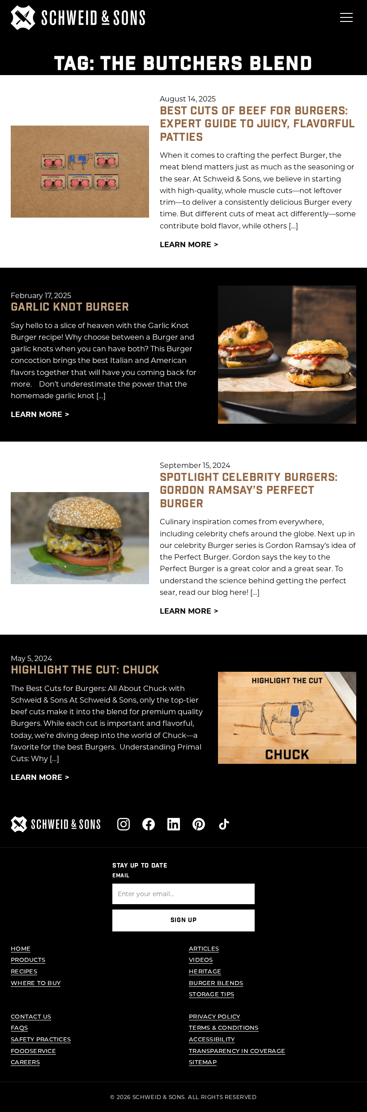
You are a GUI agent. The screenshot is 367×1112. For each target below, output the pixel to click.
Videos (201, 959)
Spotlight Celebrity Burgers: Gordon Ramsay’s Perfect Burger (249, 490)
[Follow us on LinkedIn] (174, 824)
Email (121, 875)
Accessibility (212, 1039)
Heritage (205, 971)
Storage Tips (211, 994)
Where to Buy (35, 982)
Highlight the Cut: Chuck (85, 670)
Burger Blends (216, 982)
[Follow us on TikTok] (224, 824)
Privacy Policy (214, 1016)
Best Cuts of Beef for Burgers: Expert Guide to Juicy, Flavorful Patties (257, 124)
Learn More (185, 244)
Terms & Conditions (224, 1027)
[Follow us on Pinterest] (199, 824)
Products (28, 959)
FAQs (19, 1027)
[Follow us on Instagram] (123, 824)
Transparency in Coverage (237, 1050)
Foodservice (33, 1050)
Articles (204, 948)
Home (20, 948)
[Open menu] (346, 17)
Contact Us (31, 1016)
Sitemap (203, 1062)
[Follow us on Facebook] (149, 824)
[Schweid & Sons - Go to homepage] (78, 17)
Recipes (24, 971)
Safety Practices (41, 1039)
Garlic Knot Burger (70, 307)
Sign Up (184, 920)
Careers (25, 1062)
